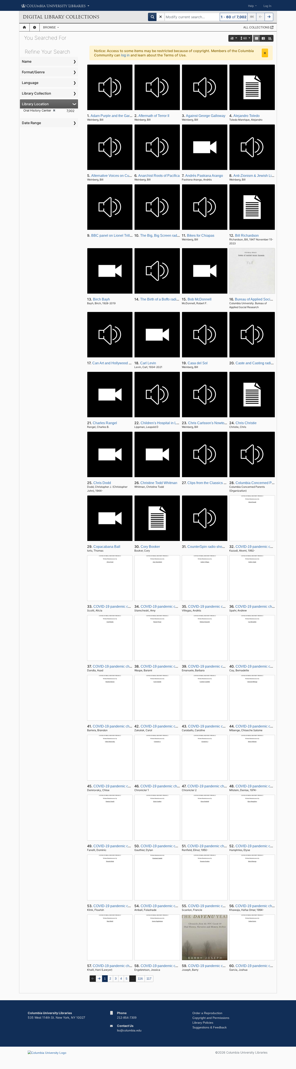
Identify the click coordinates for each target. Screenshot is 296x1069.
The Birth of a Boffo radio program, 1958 (171, 299)
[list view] (263, 38)
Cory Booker (150, 546)
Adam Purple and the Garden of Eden (119, 116)
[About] (34, 27)
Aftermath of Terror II (153, 116)
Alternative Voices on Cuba (112, 175)
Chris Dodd (102, 483)
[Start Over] (160, 17)
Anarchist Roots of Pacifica (159, 175)
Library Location (35, 104)
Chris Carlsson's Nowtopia (208, 423)
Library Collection (36, 93)
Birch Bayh (101, 299)
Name (26, 61)
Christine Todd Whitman (158, 483)
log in (125, 55)
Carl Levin (148, 363)
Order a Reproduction (207, 1013)
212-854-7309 (127, 1017)
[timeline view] (270, 38)
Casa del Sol (198, 363)
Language (30, 82)
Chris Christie (246, 423)
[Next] (269, 17)
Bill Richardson (247, 235)
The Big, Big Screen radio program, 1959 (171, 235)
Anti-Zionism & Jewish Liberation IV (260, 175)
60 (245, 38)
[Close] (265, 53)
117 (148, 978)
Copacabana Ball (106, 546)
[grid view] (256, 38)
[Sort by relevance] (233, 38)
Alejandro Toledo (246, 116)
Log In (267, 6)
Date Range (31, 123)
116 (140, 978)
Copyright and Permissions (210, 1018)
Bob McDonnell (199, 299)
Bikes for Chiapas (200, 235)
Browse (50, 27)
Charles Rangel (105, 423)
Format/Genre (33, 72)
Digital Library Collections (61, 17)
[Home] (24, 27)
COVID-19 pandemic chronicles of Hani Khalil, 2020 (133, 966)
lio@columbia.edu (129, 1030)
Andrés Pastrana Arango (204, 175)
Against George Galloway (205, 116)
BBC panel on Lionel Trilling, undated (120, 235)
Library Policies (202, 1022)
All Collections (256, 27)
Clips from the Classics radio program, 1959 (221, 483)
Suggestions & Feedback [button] (209, 1027)
